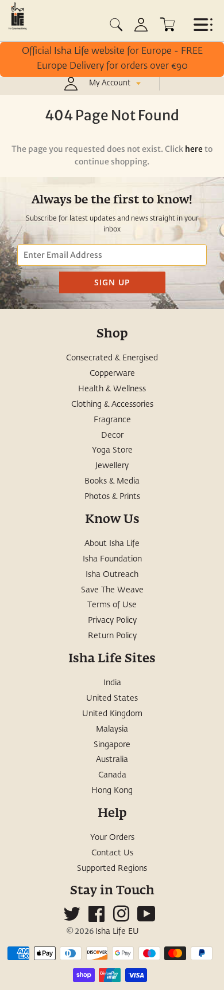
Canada (112, 775)
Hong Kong (112, 791)
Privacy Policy (112, 620)
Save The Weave (112, 590)
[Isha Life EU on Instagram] (121, 918)
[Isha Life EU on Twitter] (71, 918)
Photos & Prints (112, 497)
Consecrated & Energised (112, 358)
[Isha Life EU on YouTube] (146, 918)
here (194, 149)
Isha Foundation (112, 559)
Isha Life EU (117, 932)
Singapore (112, 745)
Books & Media (112, 481)
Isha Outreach (112, 575)
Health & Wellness (112, 389)
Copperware (112, 374)
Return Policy (112, 636)
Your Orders (112, 838)
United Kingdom (112, 714)
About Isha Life (112, 544)
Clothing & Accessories (112, 404)
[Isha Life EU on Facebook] (96, 918)
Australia (112, 760)
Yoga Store (112, 450)
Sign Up (112, 282)
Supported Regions (112, 869)
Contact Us (112, 853)
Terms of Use (112, 605)
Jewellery (112, 466)
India (112, 683)
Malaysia (112, 729)
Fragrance (112, 420)
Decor (112, 435)
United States (112, 698)
